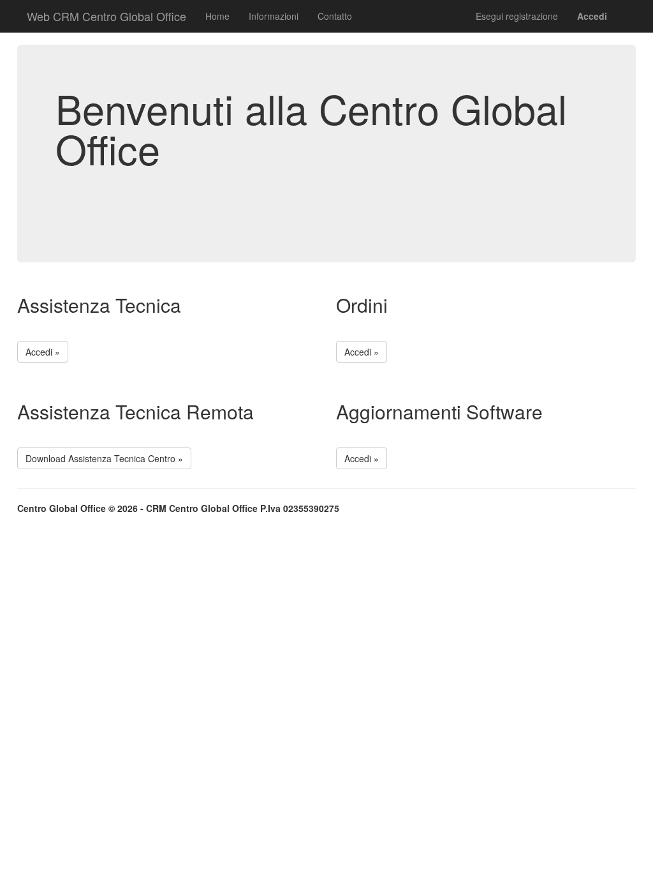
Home (217, 16)
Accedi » (43, 351)
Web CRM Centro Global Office (106, 16)
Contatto (335, 16)
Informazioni (273, 16)
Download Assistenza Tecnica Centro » (104, 458)
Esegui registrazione (517, 16)
